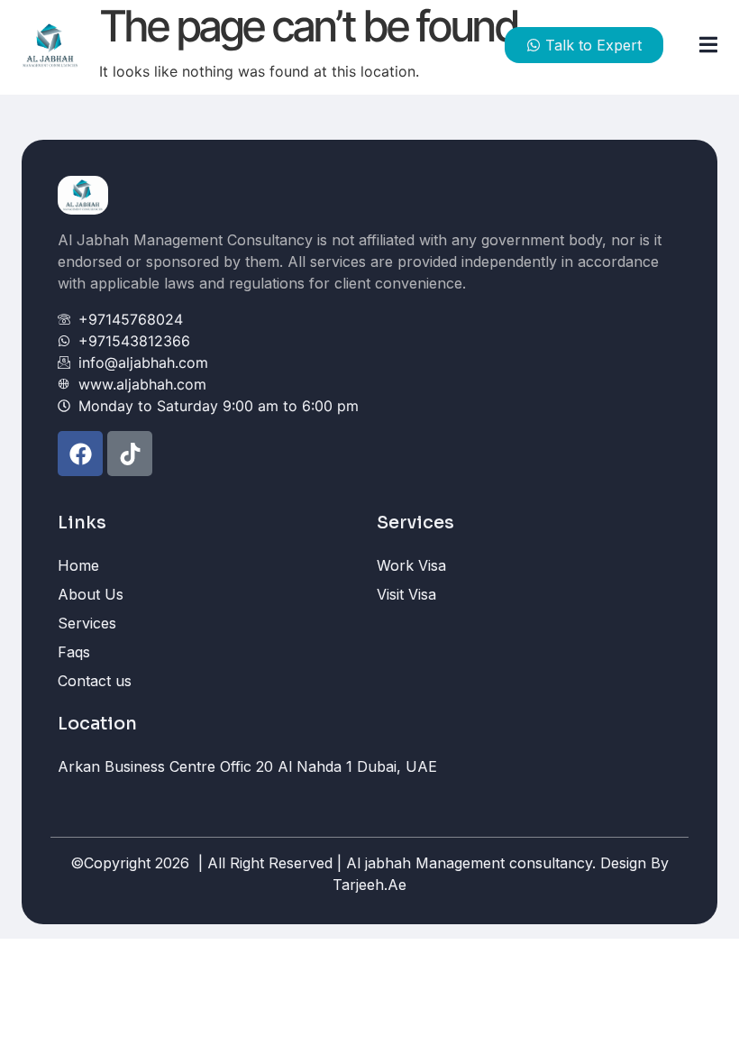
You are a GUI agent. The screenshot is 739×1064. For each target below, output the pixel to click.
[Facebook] (80, 453)
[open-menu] (701, 45)
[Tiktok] (129, 453)
